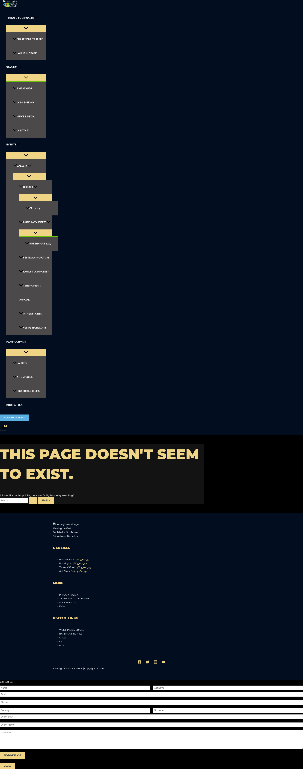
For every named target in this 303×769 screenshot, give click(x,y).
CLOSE (7, 766)
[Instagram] (155, 663)
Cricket (28, 187)
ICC (61, 641)
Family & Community (36, 271)
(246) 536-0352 (78, 563)
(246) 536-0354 (79, 571)
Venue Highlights (35, 327)
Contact (23, 130)
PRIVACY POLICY (68, 594)
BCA (61, 645)
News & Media (26, 116)
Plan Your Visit (16, 341)
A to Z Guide (25, 377)
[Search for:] (19, 500)
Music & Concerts (35, 222)
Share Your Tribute (30, 39)
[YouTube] (163, 663)
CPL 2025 (34, 208)
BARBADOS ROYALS (70, 633)
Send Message (12, 755)
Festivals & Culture (36, 257)
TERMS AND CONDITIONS (74, 598)
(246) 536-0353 (82, 567)
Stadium (11, 67)
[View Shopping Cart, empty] (3, 428)
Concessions (25, 102)
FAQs (62, 606)
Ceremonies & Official (30, 292)
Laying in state (27, 53)
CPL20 (62, 637)
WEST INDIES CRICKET (72, 630)
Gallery (22, 165)
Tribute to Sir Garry (20, 18)
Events (11, 144)
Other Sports (32, 313)
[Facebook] (140, 663)
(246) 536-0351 (81, 559)
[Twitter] (147, 663)
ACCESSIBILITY (68, 602)
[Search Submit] (33, 500)
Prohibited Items (28, 391)
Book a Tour (14, 405)
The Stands (24, 88)
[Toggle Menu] (26, 28)
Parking (22, 363)
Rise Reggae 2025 (40, 243)
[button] (36, 18)
